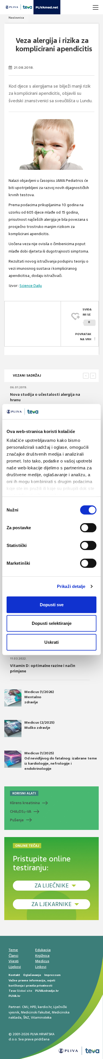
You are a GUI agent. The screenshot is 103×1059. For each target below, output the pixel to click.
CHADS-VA (20, 811)
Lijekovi (15, 966)
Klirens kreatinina (25, 802)
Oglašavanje (32, 975)
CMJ (25, 1007)
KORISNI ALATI (24, 793)
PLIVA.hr (14, 996)
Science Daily (30, 285)
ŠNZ (26, 1017)
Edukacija (43, 950)
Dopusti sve (52, 604)
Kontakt (14, 975)
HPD (33, 1007)
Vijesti (14, 961)
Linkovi (40, 966)
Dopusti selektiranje (52, 623)
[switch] (88, 527)
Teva (12, 991)
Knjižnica (42, 955)
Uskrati (51, 641)
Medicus (42, 961)
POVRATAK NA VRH (83, 336)
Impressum (52, 975)
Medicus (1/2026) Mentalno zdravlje (39, 697)
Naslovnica (16, 17)
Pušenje (17, 820)
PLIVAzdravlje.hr (47, 991)
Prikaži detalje (71, 586)
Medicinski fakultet (35, 1012)
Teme (13, 950)
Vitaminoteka (41, 1017)
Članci (13, 955)
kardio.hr (45, 1007)
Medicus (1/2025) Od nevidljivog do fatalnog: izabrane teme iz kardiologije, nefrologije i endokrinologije (60, 761)
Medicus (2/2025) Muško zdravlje (39, 725)
